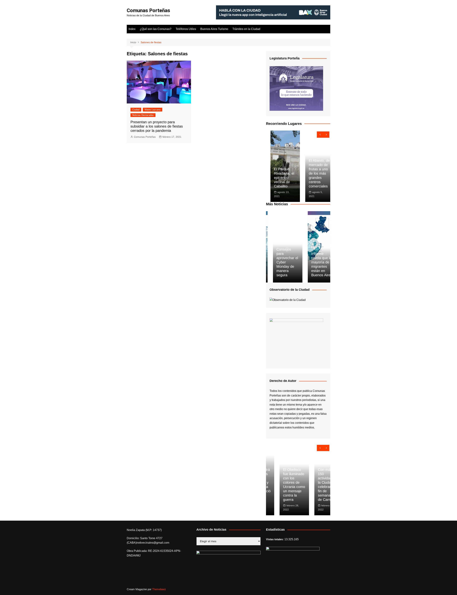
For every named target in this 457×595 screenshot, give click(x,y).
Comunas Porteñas (148, 10)
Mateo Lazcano (152, 109)
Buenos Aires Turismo (214, 28)
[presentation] (320, 134)
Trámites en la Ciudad (246, 28)
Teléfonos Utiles (186, 28)
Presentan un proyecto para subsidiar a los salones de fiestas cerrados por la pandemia (156, 126)
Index (132, 28)
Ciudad (135, 109)
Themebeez (159, 589)
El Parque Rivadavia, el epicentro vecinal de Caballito (280, 177)
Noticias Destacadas (143, 115)
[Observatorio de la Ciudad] (288, 299)
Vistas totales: (275, 539)
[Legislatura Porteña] (296, 88)
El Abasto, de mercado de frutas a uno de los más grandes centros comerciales (314, 173)
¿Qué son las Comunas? (155, 28)
